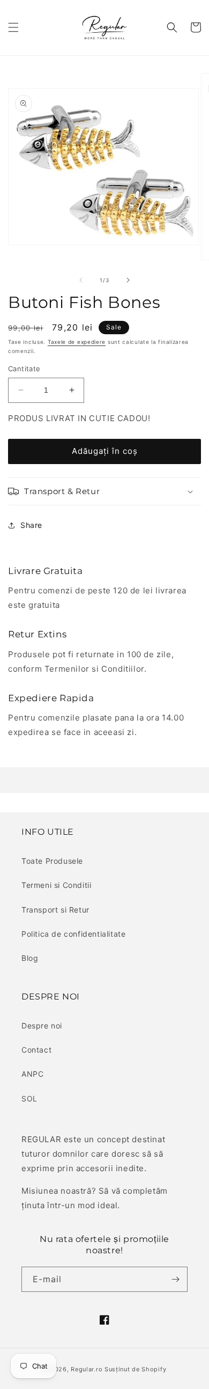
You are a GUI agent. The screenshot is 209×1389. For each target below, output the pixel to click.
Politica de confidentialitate (73, 933)
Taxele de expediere (77, 342)
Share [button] (31, 525)
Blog (29, 957)
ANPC (32, 1073)
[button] (13, 27)
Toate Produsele (52, 860)
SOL (29, 1098)
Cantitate (24, 368)
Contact (36, 1049)
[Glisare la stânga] (81, 280)
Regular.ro (86, 1369)
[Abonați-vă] (175, 1279)
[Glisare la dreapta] (128, 280)
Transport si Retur (55, 909)
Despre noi (41, 1025)
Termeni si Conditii (56, 885)
